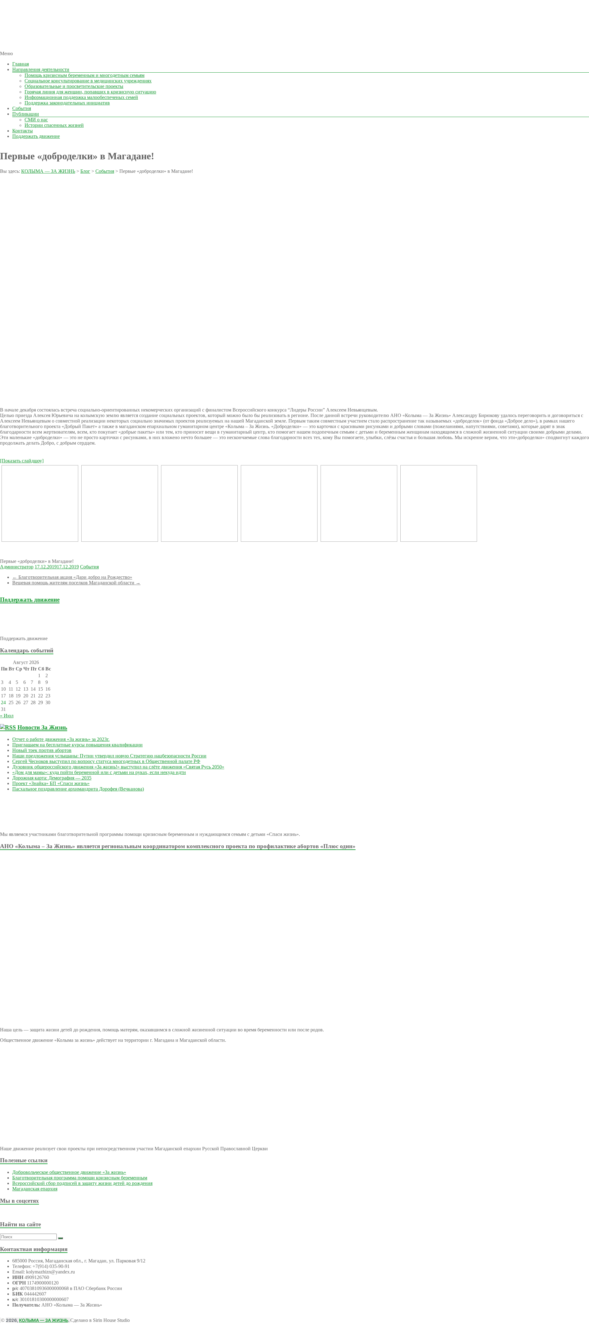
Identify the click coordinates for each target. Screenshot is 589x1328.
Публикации (25, 113)
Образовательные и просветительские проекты (74, 86)
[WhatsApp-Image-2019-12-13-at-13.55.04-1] (199, 503)
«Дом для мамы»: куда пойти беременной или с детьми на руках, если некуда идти (99, 772)
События (21, 108)
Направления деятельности (40, 69)
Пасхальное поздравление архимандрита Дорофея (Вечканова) (78, 788)
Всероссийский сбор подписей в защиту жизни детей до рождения (82, 1183)
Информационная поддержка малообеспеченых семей (81, 97)
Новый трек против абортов (41, 750)
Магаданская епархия (34, 1188)
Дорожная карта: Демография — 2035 (51, 777)
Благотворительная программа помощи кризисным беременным (79, 1177)
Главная (20, 63)
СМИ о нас (36, 119)
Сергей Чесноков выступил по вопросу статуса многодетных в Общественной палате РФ (106, 761)
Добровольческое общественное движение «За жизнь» (69, 1172)
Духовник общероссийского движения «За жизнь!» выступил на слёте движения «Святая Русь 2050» (118, 766)
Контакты (22, 130)
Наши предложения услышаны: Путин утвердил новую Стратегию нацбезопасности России (109, 755)
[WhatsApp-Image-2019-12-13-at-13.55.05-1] (359, 503)
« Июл (6, 715)
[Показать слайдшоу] (22, 460)
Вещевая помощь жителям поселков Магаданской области (76, 582)
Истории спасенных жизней (54, 125)
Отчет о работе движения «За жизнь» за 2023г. (61, 739)
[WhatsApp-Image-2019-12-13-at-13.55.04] (279, 503)
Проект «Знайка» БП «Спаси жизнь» (51, 783)
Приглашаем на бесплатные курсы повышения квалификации (77, 744)
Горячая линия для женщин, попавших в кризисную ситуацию (90, 91)
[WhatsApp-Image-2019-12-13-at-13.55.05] (438, 503)
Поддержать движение (36, 136)
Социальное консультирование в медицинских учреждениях (88, 80)
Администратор (16, 566)
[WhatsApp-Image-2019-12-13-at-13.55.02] (40, 503)
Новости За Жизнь (42, 727)
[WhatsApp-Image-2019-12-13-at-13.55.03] (119, 503)
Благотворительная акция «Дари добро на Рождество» (72, 577)
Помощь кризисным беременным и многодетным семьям (84, 75)
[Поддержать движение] (36, 628)
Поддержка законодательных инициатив (67, 102)
